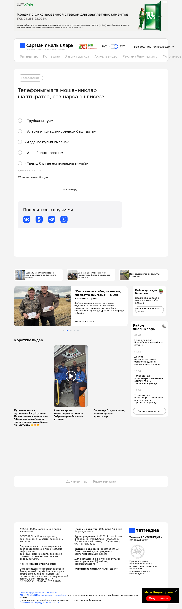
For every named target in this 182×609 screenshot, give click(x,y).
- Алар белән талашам (44, 152)
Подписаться (158, 598)
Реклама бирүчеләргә (140, 56)
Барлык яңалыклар (149, 411)
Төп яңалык (29, 56)
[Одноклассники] (39, 219)
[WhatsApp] (64, 219)
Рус (105, 46)
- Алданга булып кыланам (47, 142)
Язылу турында (77, 56)
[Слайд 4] (74, 330)
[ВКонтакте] (26, 219)
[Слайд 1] (63, 330)
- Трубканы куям (39, 120)
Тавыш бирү (70, 189)
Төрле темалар (104, 481)
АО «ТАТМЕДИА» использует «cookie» (43, 594)
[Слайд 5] (78, 330)
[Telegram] (51, 219)
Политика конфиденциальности (39, 602)
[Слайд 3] (70, 330)
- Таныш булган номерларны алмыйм (56, 163)
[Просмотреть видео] (71, 376)
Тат (122, 46)
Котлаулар (51, 56)
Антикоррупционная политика (38, 592)
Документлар (76, 481)
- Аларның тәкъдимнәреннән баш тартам (60, 131)
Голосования (30, 78)
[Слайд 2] (67, 330)
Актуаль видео (106, 56)
